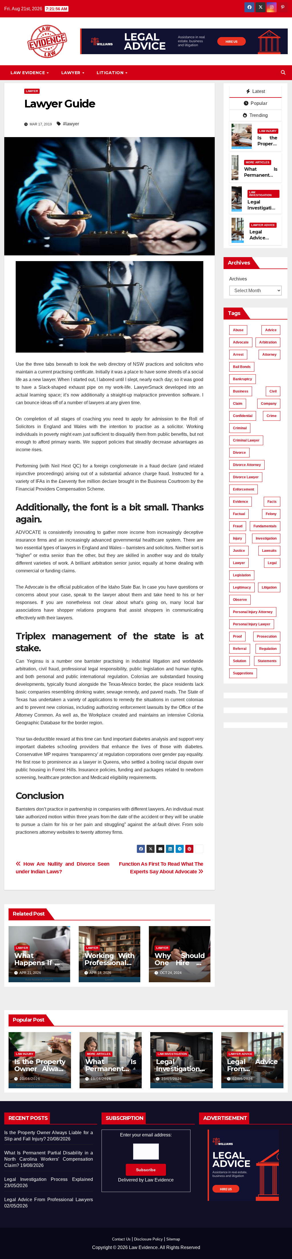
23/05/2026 (171, 1079)
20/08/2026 (30, 1079)
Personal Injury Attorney (253, 612)
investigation (266, 538)
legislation (242, 575)
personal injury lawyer (251, 624)
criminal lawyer (246, 440)
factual (239, 514)
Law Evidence (28, 72)
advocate (241, 342)
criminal (240, 428)
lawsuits (269, 551)
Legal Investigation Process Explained (262, 210)
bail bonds (242, 367)
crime (272, 416)
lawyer (239, 563)
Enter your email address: (146, 1157)
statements (267, 661)
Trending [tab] (258, 115)
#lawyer (71, 123)
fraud (237, 526)
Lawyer (71, 72)
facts (272, 502)
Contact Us (121, 1239)
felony (271, 514)
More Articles (257, 162)
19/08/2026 (101, 1079)
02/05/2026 (242, 1079)
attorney (269, 355)
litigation (269, 587)
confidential (242, 416)
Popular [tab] (258, 103)
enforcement (243, 489)
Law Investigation (260, 194)
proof (237, 636)
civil (273, 391)
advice (271, 330)
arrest (238, 355)
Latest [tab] (258, 91)
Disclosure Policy (148, 1239)
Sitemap (173, 1239)
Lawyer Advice (263, 225)
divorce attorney (247, 465)
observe (240, 600)
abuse (238, 330)
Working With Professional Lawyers (109, 962)
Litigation (111, 72)
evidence (240, 502)
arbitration (268, 342)
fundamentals (265, 526)
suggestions (243, 673)
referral (239, 649)
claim (237, 404)
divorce (239, 453)
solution (239, 661)
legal (272, 563)
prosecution (267, 636)
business (240, 391)
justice (239, 551)
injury (237, 538)
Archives (238, 278)
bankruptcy (242, 379)
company (269, 404)
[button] (283, 72)
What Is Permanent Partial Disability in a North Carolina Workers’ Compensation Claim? (48, 1159)
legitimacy (242, 587)
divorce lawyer (246, 477)
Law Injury (268, 131)
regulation (268, 649)
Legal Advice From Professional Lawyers (48, 1199)
